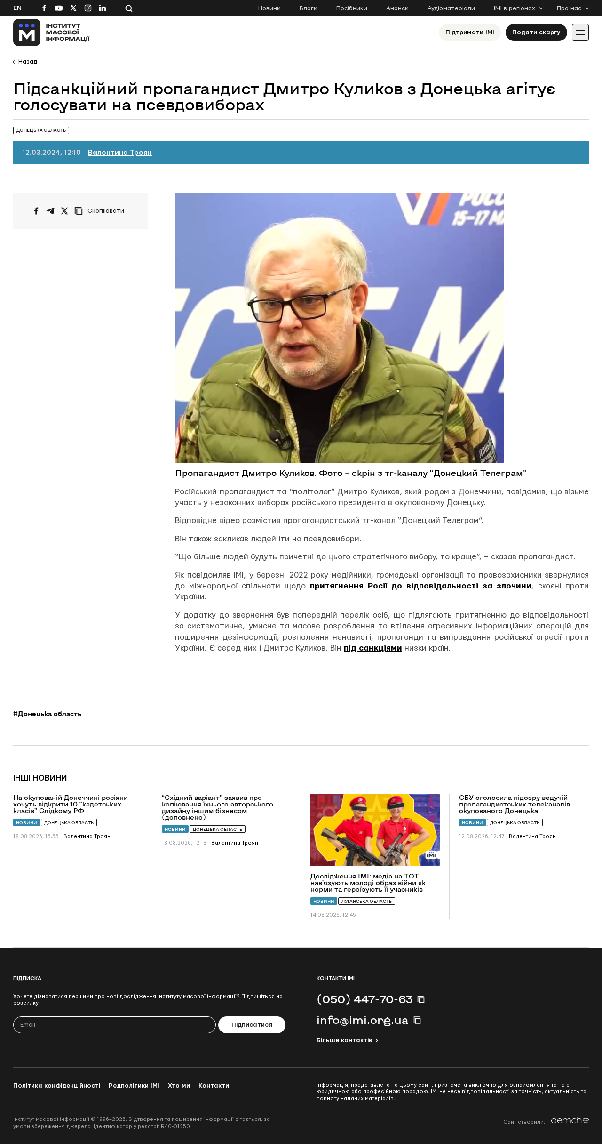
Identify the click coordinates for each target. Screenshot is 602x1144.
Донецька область (69, 822)
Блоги (308, 8)
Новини (269, 8)
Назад (27, 61)
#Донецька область (47, 713)
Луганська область (366, 901)
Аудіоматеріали (451, 8)
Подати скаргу (536, 32)
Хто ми (179, 1085)
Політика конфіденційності (56, 1085)
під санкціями (373, 648)
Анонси (397, 8)
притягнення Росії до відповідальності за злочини (420, 586)
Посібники (351, 8)
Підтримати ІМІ (469, 32)
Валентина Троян (120, 152)
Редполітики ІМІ (134, 1085)
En (17, 8)
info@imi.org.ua (363, 1019)
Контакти (213, 1085)
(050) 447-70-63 (364, 999)
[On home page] (51, 32)
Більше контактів (344, 1040)
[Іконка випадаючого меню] (580, 32)
